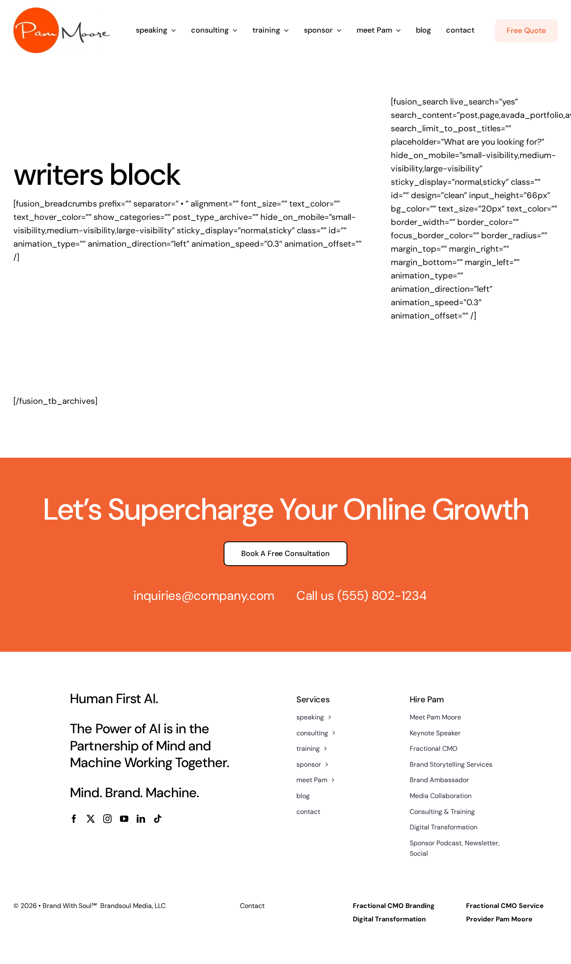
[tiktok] (157, 819)
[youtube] (124, 819)
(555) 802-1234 (382, 595)
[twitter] (91, 819)
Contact (252, 905)
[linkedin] (141, 819)
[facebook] (74, 819)
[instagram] (107, 819)
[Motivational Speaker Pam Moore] (61, 11)
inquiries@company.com (204, 595)
